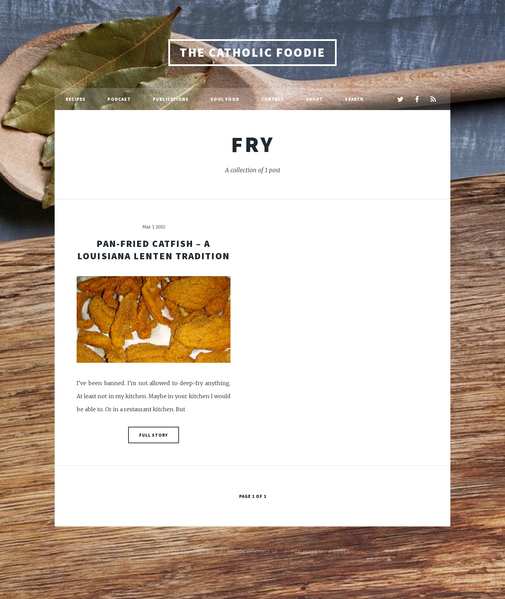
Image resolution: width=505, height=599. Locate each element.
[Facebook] (417, 99)
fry (252, 144)
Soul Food (225, 99)
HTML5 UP (266, 551)
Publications (171, 99)
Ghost (341, 551)
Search (354, 99)
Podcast (119, 99)
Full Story (153, 435)
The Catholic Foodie (252, 52)
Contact (272, 99)
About (314, 99)
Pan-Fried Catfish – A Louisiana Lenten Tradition (153, 249)
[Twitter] (400, 99)
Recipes (76, 99)
